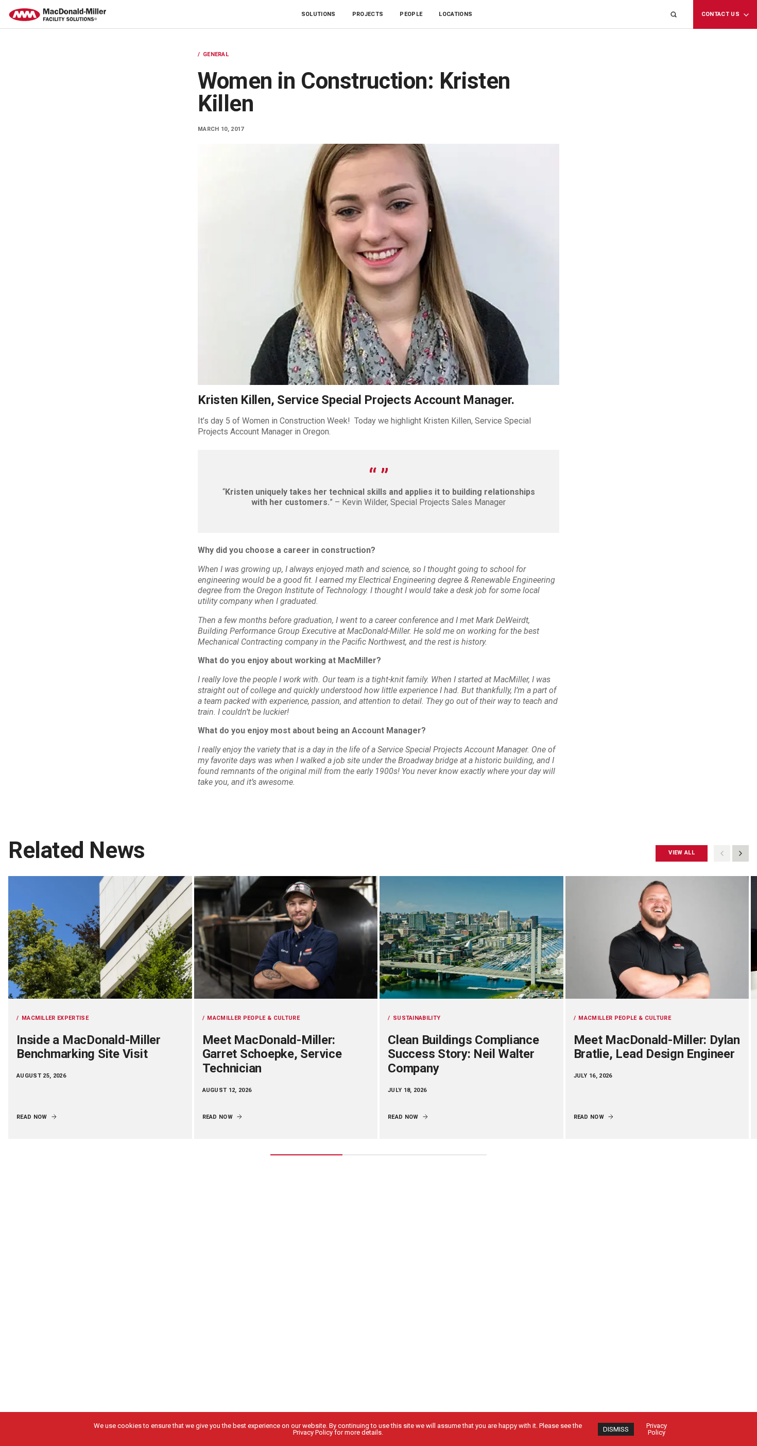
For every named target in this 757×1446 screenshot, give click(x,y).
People (411, 14)
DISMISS (616, 1429)
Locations (455, 14)
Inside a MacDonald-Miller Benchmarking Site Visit (88, 1047)
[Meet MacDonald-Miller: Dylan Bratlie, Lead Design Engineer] (657, 937)
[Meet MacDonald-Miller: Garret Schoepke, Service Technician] (286, 937)
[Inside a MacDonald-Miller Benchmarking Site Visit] (100, 937)
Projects (368, 14)
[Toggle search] (673, 14)
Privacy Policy (656, 1429)
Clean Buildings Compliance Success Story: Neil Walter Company (463, 1054)
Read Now (31, 1117)
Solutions (318, 14)
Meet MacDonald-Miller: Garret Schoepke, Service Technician (272, 1054)
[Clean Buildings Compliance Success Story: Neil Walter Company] (471, 937)
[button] (740, 853)
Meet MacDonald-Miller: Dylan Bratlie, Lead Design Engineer (657, 1047)
